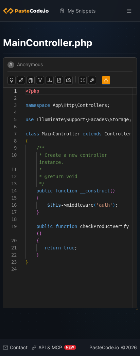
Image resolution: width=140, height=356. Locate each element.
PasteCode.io (104, 347)
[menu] (70, 11)
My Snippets (81, 11)
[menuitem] (28, 11)
